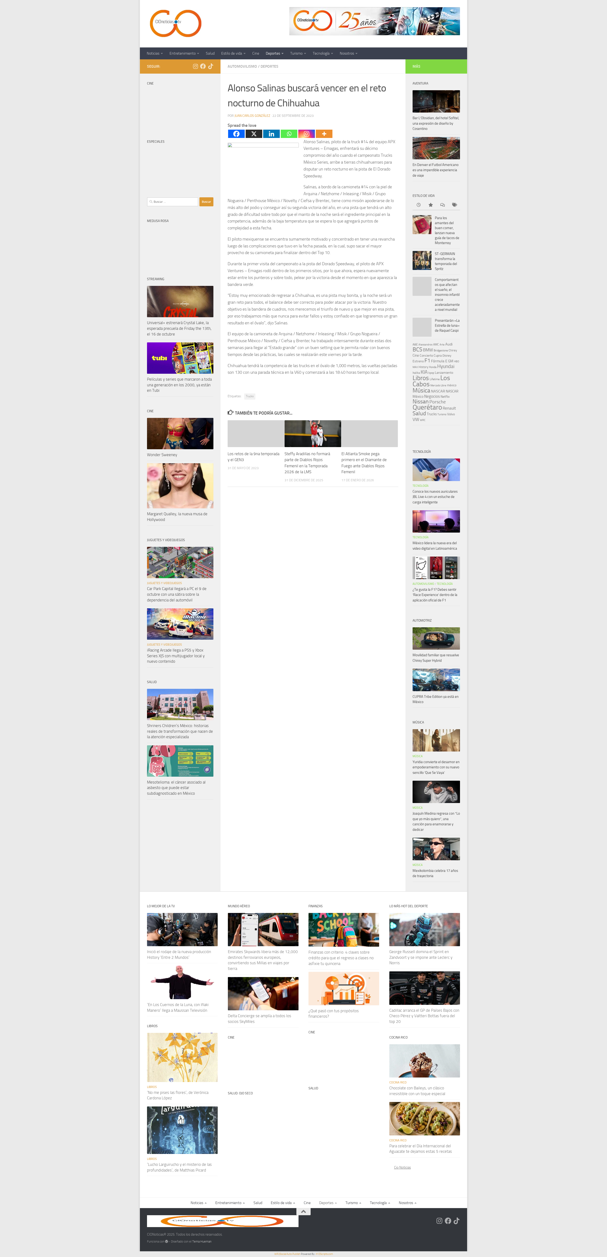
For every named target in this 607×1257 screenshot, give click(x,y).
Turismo (296, 53)
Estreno (418, 361)
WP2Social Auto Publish (287, 1254)
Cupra (438, 356)
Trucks (250, 396)
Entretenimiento (183, 53)
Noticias (153, 53)
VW (416, 419)
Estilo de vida (231, 53)
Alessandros (425, 344)
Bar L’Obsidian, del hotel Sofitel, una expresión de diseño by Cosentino (436, 123)
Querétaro (427, 407)
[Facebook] (236, 134)
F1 (427, 360)
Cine (255, 53)
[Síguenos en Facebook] (203, 66)
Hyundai (446, 366)
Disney (446, 355)
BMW (428, 350)
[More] (324, 134)
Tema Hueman (202, 1241)
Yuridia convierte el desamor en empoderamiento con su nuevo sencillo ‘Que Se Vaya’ (436, 767)
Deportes (273, 53)
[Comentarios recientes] (442, 205)
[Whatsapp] (289, 134)
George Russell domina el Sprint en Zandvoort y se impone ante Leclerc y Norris (420, 957)
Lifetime (435, 379)
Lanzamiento (444, 373)
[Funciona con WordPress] (166, 1241)
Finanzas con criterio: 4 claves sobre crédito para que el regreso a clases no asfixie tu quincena (341, 958)
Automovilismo (242, 66)
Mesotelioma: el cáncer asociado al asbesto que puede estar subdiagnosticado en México (176, 788)
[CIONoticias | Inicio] (174, 23)
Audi (449, 344)
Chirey (453, 350)
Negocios (432, 396)
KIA (424, 372)
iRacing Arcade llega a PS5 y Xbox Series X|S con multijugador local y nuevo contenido (176, 656)
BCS (417, 349)
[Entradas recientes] (418, 205)
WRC (422, 420)
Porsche (437, 402)
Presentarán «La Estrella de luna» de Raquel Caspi (447, 325)
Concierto (426, 356)
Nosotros (347, 53)
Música (421, 390)
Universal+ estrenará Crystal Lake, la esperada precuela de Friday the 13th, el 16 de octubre (179, 328)
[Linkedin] (271, 134)
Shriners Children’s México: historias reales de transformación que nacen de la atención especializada (180, 731)
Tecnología (321, 53)
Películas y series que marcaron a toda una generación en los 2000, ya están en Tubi (179, 385)
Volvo (451, 414)
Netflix (445, 396)
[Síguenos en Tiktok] (210, 66)
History (423, 367)
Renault (449, 408)
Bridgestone (441, 350)
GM (450, 361)
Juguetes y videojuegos (164, 583)
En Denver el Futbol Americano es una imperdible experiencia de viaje (436, 170)
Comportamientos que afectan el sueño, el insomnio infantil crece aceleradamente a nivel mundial (447, 295)
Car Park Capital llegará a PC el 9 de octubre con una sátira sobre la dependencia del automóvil (177, 594)
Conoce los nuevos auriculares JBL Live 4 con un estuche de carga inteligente (435, 496)
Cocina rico (398, 1082)
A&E (415, 344)
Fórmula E (439, 361)
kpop (431, 372)
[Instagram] (306, 134)
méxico (451, 385)
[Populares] (430, 205)
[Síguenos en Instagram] (195, 66)
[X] (254, 134)
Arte (442, 344)
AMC (436, 344)
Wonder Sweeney (162, 454)
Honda (433, 367)
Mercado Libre (438, 385)
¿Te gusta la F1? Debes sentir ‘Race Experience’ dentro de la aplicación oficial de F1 (435, 594)
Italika (416, 372)
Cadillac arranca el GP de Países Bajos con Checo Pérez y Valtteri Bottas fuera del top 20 (424, 1016)
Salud (210, 53)
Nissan (421, 401)
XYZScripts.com (324, 1254)
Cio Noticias (402, 1167)
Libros (421, 378)
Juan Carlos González (252, 116)
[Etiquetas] (454, 205)
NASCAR (438, 391)
